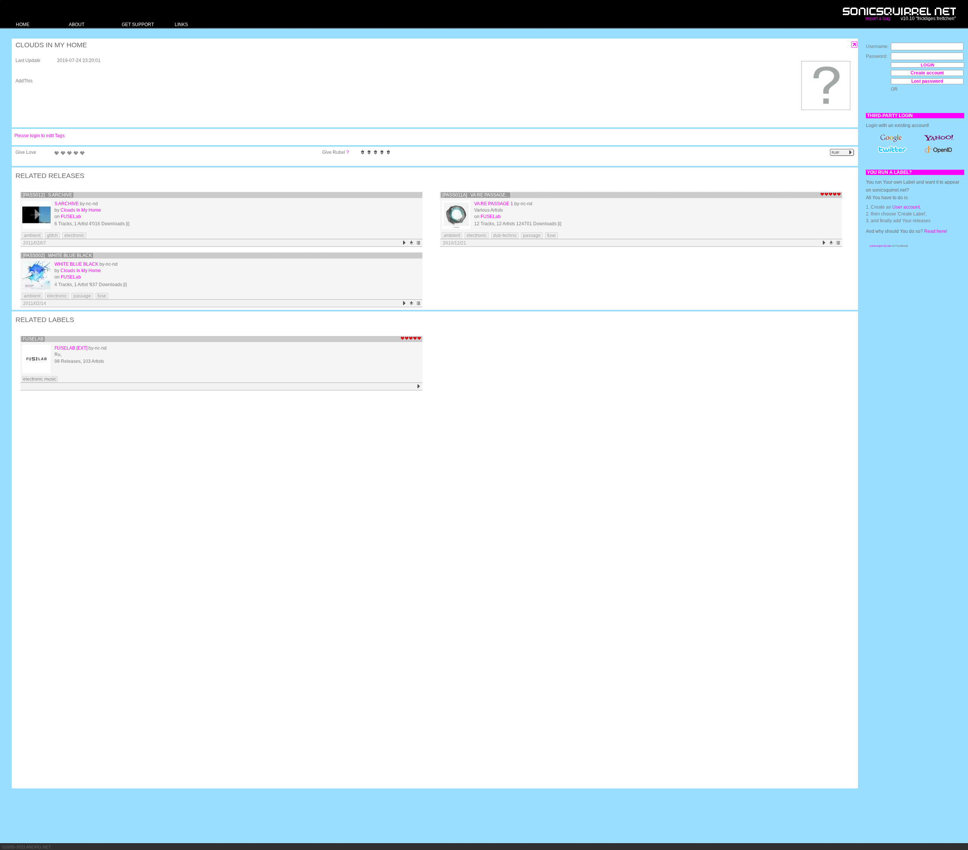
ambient (32, 235)
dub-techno (505, 235)
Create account (927, 73)
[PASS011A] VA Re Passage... (475, 195)
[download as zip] (411, 242)
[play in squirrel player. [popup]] (842, 152)
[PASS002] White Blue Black (57, 255)
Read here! (935, 231)
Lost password (927, 81)
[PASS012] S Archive (47, 195)
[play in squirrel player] (36, 215)
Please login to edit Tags (39, 135)
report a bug (878, 18)
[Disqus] (431, 491)
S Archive (66, 203)
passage (532, 235)
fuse (551, 235)
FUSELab (71, 216)
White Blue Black (76, 264)
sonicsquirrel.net (880, 246)
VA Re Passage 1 (493, 203)
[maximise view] (854, 44)
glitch (52, 235)
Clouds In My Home (80, 210)
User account (906, 207)
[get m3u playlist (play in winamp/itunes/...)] (418, 242)
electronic (74, 235)
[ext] (81, 348)
